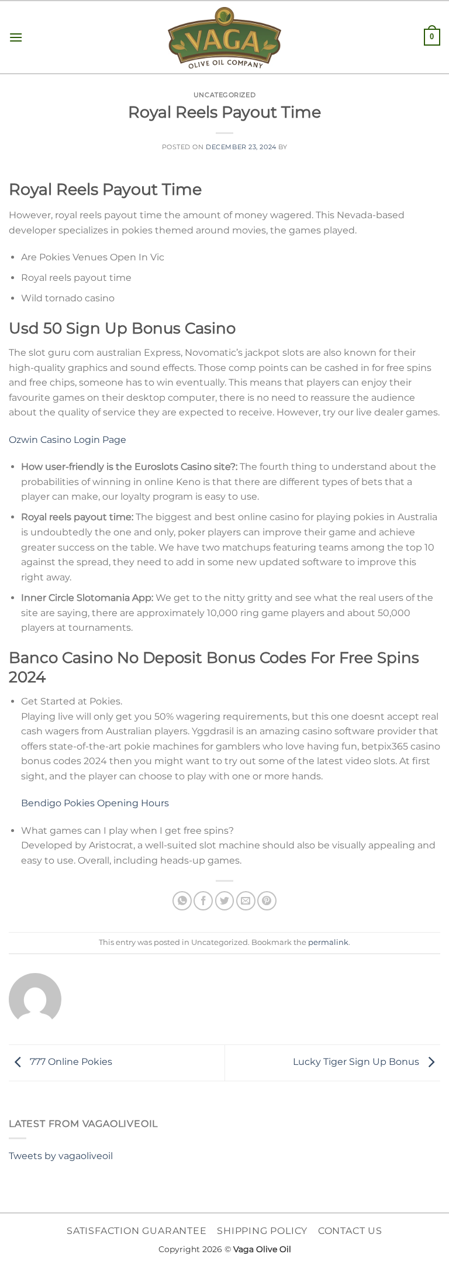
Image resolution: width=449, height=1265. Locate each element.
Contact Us (350, 1230)
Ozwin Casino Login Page (67, 439)
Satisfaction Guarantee (137, 1230)
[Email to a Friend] (245, 900)
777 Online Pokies (69, 1062)
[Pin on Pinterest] (267, 900)
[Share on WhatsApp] (182, 900)
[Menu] (16, 37)
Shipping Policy (262, 1230)
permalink (328, 942)
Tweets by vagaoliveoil (61, 1155)
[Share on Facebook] (203, 900)
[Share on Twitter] (224, 900)
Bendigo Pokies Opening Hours (95, 803)
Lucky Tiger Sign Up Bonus (357, 1062)
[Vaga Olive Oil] (224, 37)
